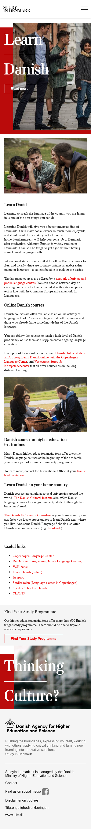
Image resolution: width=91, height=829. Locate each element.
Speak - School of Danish (30, 588)
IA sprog (18, 577)
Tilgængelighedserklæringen (26, 807)
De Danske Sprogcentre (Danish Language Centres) (47, 561)
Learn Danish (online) (27, 572)
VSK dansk (20, 567)
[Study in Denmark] (16, 9)
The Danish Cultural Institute (33, 498)
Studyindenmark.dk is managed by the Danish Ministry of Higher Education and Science (39, 773)
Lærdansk (54, 528)
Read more (19, 88)
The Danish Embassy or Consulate (27, 515)
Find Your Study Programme (34, 638)
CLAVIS (19, 593)
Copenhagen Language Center (33, 556)
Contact (11, 783)
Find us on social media (23, 791)
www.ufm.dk (14, 815)
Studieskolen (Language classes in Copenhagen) (45, 583)
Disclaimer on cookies (22, 800)
